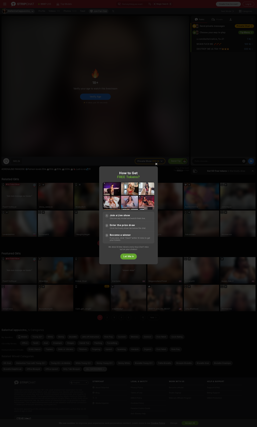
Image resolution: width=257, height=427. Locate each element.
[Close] (156, 163)
